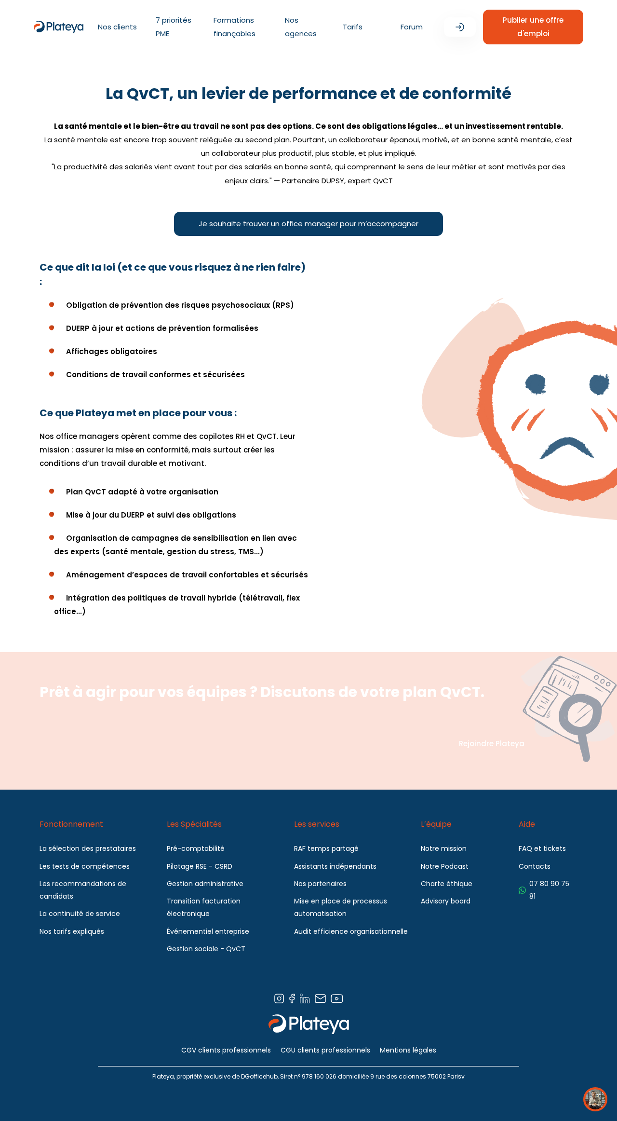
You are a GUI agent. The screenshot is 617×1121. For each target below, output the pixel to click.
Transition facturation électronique (204, 907)
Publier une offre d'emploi (533, 27)
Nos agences (301, 27)
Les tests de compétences (85, 866)
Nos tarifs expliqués (72, 931)
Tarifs (352, 27)
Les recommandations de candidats (83, 890)
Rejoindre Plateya (491, 743)
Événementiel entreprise (208, 931)
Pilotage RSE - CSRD (199, 866)
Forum (412, 27)
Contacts (534, 866)
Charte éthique (446, 884)
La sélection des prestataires (88, 848)
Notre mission (444, 848)
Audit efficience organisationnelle (351, 931)
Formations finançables (234, 27)
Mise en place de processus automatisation (340, 907)
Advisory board (445, 901)
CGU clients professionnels (325, 1050)
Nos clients (117, 27)
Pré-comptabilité (196, 848)
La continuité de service (80, 913)
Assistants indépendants (335, 866)
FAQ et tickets (542, 848)
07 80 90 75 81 (549, 890)
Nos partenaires (320, 884)
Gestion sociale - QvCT (206, 949)
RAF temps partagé (326, 848)
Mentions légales (408, 1050)
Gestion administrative (205, 884)
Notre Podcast (445, 866)
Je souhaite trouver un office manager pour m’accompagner (308, 224)
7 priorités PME (173, 27)
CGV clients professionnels (226, 1050)
